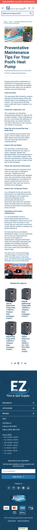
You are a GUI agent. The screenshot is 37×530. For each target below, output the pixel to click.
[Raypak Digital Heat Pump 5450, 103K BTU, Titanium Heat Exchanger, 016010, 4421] (26, 294)
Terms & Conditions (23, 521)
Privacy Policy (12, 521)
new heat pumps (14, 257)
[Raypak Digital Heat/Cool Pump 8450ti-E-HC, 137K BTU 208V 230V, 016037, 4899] (26, 327)
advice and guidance (24, 259)
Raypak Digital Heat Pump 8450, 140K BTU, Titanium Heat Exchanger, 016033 (10, 341)
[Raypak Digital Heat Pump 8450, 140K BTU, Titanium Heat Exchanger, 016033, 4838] (10, 327)
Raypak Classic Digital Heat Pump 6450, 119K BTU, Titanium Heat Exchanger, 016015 (10, 309)
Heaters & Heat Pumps (18, 73)
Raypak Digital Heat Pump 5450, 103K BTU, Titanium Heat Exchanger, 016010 (26, 308)
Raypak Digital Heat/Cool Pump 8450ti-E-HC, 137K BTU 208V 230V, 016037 (25, 343)
